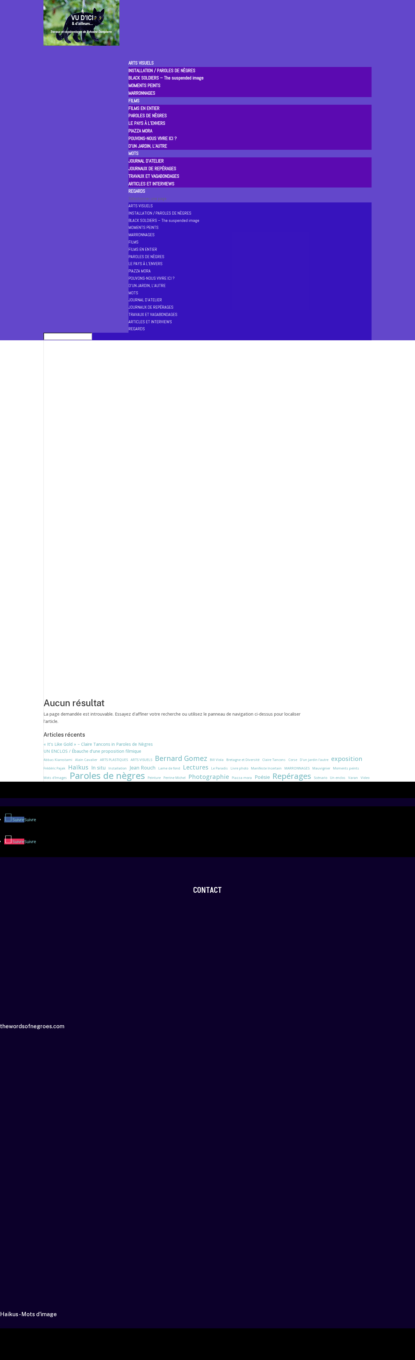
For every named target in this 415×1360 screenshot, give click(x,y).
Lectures (195, 767)
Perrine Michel (174, 778)
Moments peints (346, 768)
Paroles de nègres (107, 776)
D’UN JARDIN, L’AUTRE (148, 146)
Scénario (320, 778)
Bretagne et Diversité (242, 760)
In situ (98, 767)
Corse (292, 760)
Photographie (208, 776)
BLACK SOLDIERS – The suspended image (166, 78)
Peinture (154, 778)
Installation (117, 768)
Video (365, 778)
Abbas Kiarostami (57, 760)
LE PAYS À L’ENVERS (147, 123)
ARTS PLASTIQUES (114, 760)
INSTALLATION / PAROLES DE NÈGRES (162, 70)
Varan (353, 778)
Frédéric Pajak (54, 768)
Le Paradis (219, 768)
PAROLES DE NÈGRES (148, 115)
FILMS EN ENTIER (144, 108)
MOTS (133, 293)
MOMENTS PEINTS (144, 85)
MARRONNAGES (142, 93)
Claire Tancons (274, 760)
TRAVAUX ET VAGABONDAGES (154, 176)
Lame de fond (169, 768)
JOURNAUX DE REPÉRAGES (152, 168)
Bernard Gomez (181, 758)
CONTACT (207, 890)
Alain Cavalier (86, 760)
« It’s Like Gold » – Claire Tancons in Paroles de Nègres (98, 744)
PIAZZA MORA (140, 131)
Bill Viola (217, 760)
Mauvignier (321, 768)
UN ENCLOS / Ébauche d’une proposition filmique (92, 751)
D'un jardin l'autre (314, 760)
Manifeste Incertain (266, 768)
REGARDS (137, 328)
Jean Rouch (142, 767)
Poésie (262, 777)
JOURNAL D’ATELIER (146, 161)
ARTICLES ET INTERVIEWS (151, 184)
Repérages (292, 776)
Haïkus (78, 767)
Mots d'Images (55, 778)
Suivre (30, 819)
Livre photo (239, 768)
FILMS (134, 242)
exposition (346, 758)
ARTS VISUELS (141, 206)
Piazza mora (242, 778)
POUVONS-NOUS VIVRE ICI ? (153, 138)
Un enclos (337, 778)
